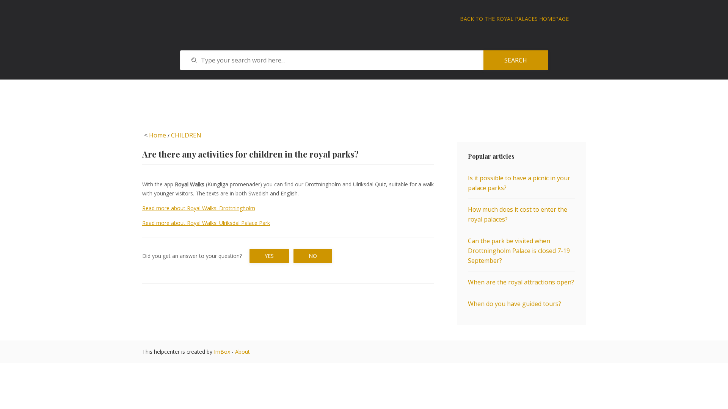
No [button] (313, 255)
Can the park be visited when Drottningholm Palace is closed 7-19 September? (519, 251)
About (242, 351)
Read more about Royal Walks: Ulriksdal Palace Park (206, 222)
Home (157, 135)
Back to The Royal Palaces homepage (514, 18)
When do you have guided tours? (514, 304)
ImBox (222, 351)
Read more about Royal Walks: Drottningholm (198, 208)
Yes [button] (269, 255)
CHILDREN (186, 135)
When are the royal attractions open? (521, 282)
